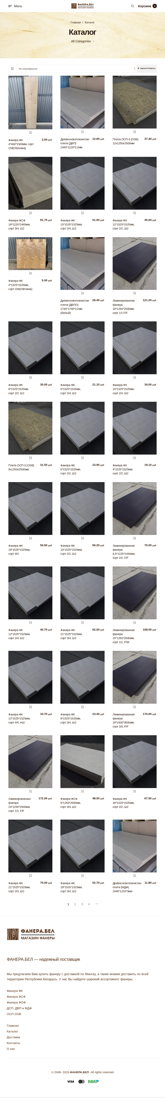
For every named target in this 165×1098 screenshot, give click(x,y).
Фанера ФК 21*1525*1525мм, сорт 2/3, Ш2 (19, 887)
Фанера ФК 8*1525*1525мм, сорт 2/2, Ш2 (18, 389)
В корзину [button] (30, 132)
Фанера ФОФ (16, 1002)
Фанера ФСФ (16, 996)
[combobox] (76, 68)
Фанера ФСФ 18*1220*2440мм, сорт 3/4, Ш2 (19, 224)
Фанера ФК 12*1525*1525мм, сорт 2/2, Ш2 (124, 224)
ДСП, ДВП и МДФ (19, 1008)
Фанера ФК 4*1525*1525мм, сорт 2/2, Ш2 (123, 469)
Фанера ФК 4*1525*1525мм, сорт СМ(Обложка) (20, 284)
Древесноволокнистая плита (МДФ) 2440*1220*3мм (127, 887)
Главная (76, 22)
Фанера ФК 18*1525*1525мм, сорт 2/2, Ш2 (124, 802)
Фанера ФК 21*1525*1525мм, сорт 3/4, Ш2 (71, 634)
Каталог (12, 1031)
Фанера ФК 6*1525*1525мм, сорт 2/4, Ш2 (70, 389)
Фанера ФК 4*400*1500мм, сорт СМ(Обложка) (21, 144)
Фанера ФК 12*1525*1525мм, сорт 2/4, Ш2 (19, 634)
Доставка (13, 1037)
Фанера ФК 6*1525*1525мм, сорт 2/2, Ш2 (70, 469)
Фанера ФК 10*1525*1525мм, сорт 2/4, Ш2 (124, 389)
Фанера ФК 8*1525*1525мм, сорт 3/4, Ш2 (70, 718)
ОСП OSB (14, 1014)
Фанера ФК (15, 991)
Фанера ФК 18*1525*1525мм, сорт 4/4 (19, 549)
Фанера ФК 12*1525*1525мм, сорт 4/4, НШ (19, 718)
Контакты (13, 1043)
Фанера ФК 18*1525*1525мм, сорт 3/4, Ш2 (71, 887)
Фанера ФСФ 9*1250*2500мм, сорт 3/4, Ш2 (70, 802)
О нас (11, 1048)
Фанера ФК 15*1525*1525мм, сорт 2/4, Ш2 (71, 224)
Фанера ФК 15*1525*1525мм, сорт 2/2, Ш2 (71, 549)
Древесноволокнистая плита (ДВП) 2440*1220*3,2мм (74, 143)
